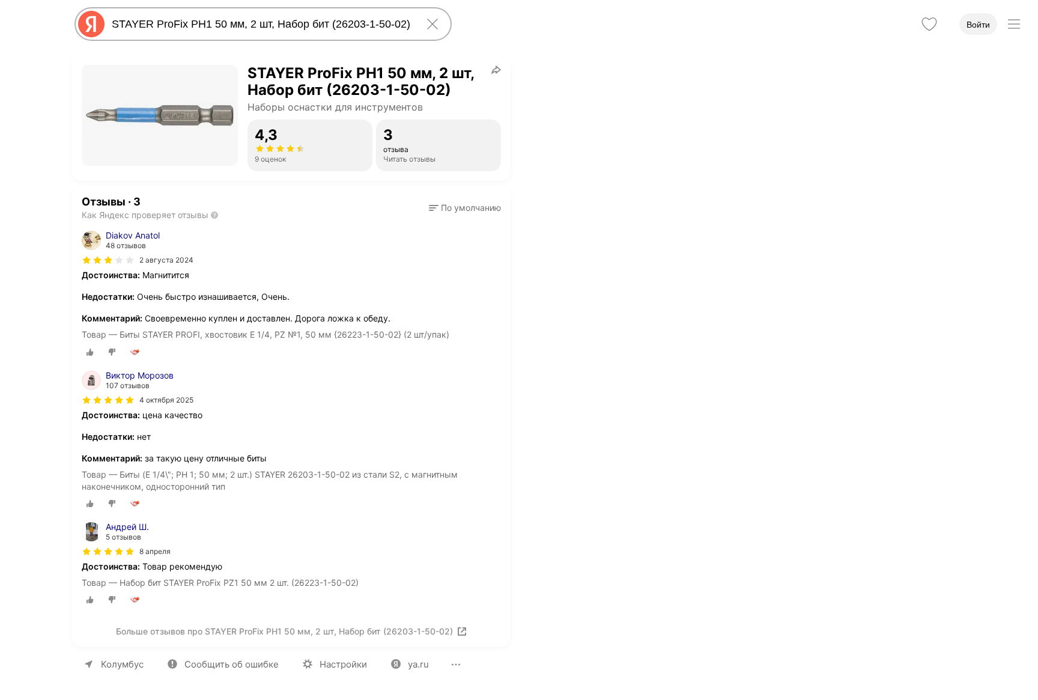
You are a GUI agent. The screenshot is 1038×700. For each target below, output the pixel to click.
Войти (978, 24)
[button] (465, 207)
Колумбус (122, 664)
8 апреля (155, 551)
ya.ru (418, 664)
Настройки (343, 664)
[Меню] (1014, 24)
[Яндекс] (91, 24)
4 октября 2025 (166, 399)
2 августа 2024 (166, 259)
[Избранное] (929, 24)
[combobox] (261, 24)
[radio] (90, 352)
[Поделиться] (496, 70)
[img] (108, 260)
